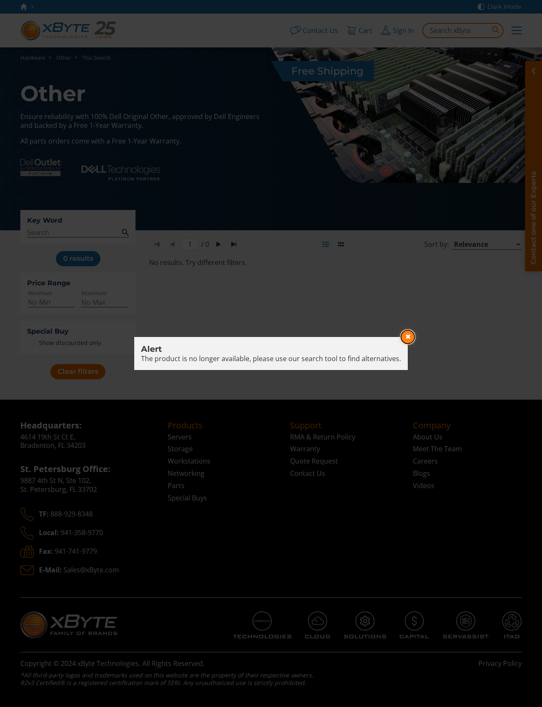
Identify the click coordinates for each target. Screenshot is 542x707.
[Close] (408, 337)
